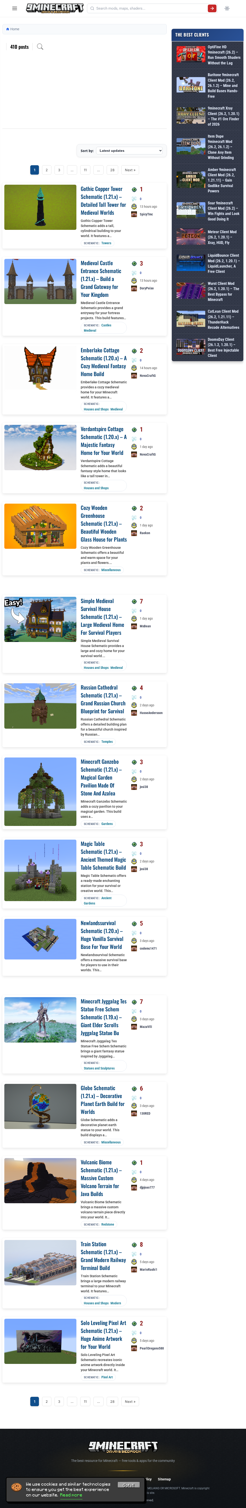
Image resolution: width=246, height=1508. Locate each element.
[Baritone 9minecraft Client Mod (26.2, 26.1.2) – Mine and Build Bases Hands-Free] (191, 85)
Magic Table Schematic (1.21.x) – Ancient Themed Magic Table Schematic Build (103, 855)
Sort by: (87, 150)
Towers (106, 243)
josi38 (144, 787)
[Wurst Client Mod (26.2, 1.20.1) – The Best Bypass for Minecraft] (191, 292)
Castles (106, 325)
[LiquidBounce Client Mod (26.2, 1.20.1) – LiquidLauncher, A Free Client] (191, 264)
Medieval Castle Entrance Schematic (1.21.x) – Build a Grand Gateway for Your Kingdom (101, 278)
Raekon (145, 533)
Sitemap (164, 1479)
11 (85, 170)
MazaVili (146, 1027)
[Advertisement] (84, 92)
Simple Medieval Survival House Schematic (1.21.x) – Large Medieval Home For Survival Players (102, 616)
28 (112, 170)
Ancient (106, 898)
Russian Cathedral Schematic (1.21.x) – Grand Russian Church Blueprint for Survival (103, 699)
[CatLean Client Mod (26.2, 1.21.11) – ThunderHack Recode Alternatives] (191, 320)
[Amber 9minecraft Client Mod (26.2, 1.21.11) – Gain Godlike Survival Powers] (191, 180)
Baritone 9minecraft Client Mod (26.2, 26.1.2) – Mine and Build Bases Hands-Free (223, 86)
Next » (130, 170)
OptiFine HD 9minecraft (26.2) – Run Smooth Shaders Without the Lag (224, 55)
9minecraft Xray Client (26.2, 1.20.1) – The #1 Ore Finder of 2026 (223, 116)
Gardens (107, 824)
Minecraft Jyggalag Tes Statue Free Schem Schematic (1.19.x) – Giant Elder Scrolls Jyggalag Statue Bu (104, 1017)
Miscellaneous (111, 570)
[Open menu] (15, 8)
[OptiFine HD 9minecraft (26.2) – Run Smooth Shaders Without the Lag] (191, 55)
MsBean (145, 626)
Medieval (90, 330)
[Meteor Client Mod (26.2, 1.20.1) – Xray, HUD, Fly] (191, 237)
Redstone (107, 1224)
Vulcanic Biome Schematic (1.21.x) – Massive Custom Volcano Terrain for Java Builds (101, 1177)
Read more (71, 1495)
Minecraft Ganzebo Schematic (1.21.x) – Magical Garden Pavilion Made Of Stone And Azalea (101, 777)
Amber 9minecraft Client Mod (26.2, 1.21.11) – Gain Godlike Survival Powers (222, 180)
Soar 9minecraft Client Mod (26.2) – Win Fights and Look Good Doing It (224, 211)
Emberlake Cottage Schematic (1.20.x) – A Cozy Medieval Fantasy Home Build (104, 362)
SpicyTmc (146, 214)
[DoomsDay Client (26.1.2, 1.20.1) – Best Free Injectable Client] (191, 348)
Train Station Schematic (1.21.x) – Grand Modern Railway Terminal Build (103, 1255)
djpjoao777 (147, 1187)
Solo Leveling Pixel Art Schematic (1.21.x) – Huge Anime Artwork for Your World (103, 1334)
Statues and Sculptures (99, 1068)
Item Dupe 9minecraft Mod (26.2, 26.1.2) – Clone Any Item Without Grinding (221, 147)
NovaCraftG (148, 376)
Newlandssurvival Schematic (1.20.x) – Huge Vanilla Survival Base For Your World (102, 934)
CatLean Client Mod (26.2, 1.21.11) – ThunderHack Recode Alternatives (223, 319)
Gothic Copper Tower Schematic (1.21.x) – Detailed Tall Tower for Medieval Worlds (103, 200)
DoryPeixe (147, 288)
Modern (116, 1303)
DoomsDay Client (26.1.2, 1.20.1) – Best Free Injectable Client (223, 347)
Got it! (129, 1485)
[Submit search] (212, 8)
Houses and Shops (96, 409)
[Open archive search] (40, 46)
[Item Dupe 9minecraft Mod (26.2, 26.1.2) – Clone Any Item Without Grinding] (191, 147)
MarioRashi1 (148, 1269)
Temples (107, 742)
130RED (145, 1113)
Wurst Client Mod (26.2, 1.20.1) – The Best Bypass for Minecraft (223, 291)
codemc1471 (148, 948)
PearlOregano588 (152, 1348)
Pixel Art (107, 1377)
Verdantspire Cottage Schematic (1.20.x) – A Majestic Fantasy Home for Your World (104, 440)
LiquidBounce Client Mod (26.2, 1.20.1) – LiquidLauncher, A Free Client (224, 263)
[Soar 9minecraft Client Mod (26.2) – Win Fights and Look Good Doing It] (191, 211)
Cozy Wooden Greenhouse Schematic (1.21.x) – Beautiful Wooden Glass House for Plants (104, 523)
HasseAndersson (151, 713)
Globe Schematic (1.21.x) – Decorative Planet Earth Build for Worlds (103, 1099)
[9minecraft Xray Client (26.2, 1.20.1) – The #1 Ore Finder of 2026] (191, 116)
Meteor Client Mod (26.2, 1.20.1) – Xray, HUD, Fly (222, 237)
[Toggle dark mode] (227, 8)
